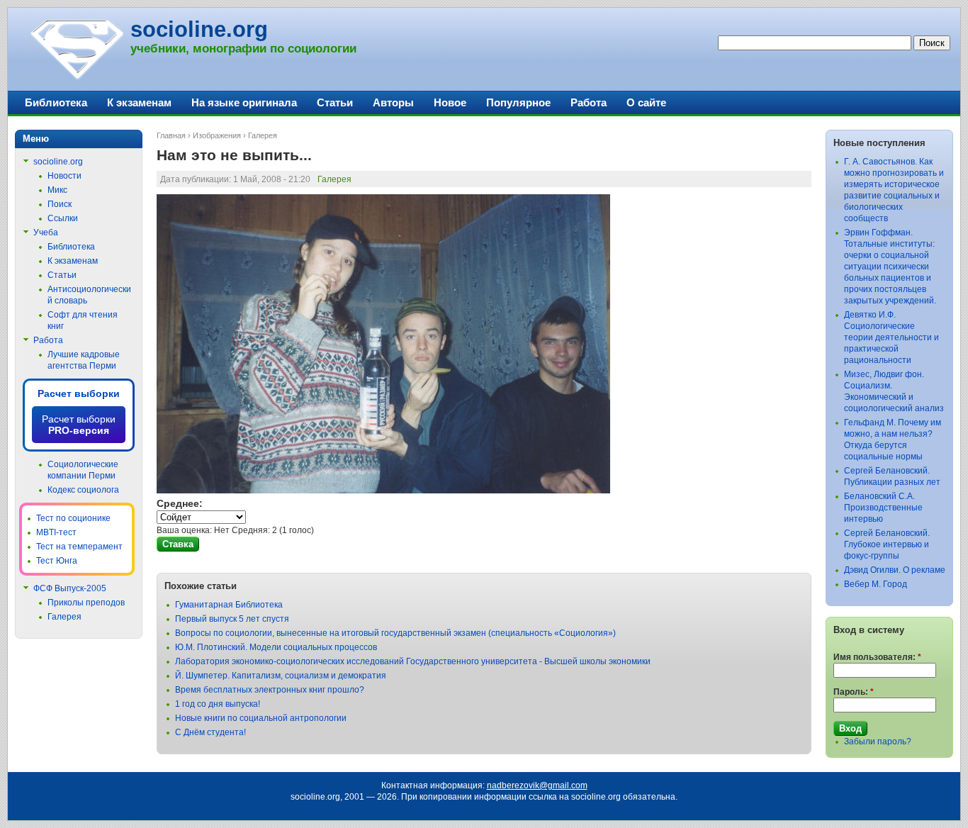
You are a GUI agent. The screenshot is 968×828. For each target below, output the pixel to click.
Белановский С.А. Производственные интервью (883, 507)
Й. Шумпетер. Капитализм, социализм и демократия (280, 676)
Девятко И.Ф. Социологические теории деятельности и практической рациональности (891, 337)
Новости (64, 176)
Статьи (335, 102)
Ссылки (62, 218)
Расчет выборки (79, 393)
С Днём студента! (210, 732)
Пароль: (853, 692)
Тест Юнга (56, 561)
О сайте (646, 102)
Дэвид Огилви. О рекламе (894, 570)
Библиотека (56, 102)
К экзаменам (139, 102)
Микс (57, 190)
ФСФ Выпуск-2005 (69, 588)
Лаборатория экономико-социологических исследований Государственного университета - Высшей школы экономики (413, 661)
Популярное (518, 102)
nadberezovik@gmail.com (537, 785)
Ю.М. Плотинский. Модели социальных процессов (276, 647)
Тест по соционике (73, 518)
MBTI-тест (56, 532)
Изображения (217, 135)
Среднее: (180, 503)
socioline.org (199, 29)
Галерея (262, 135)
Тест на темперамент (79, 547)
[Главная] (76, 78)
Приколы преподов (86, 603)
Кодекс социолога (83, 490)
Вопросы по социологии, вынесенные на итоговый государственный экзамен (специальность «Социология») (395, 633)
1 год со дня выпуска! (217, 704)
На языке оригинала (244, 102)
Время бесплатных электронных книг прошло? (269, 690)
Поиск (59, 204)
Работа (588, 102)
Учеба (45, 232)
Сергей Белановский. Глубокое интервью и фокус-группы (887, 544)
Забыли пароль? (877, 741)
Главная (171, 135)
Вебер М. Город (875, 584)
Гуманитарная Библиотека (229, 605)
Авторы (393, 102)
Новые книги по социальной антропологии (261, 718)
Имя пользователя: (877, 657)
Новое (450, 102)
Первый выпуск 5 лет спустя (232, 619)
